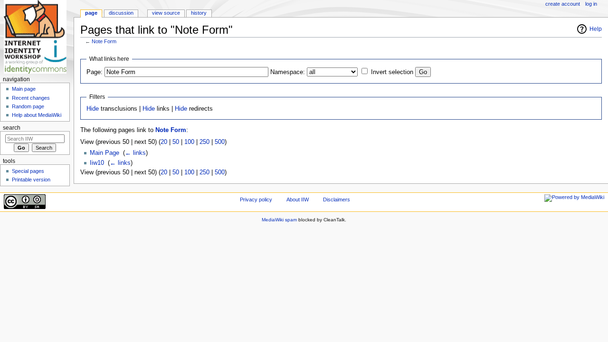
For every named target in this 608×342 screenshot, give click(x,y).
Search (11, 128)
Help (595, 29)
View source (166, 13)
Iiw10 (97, 163)
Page (91, 13)
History (199, 13)
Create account (562, 4)
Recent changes (31, 98)
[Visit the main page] (37, 37)
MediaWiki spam (279, 219)
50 (175, 142)
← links (135, 153)
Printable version (31, 179)
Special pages (28, 171)
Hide (92, 108)
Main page (24, 89)
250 (204, 142)
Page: (94, 72)
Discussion (121, 13)
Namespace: (287, 72)
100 (189, 142)
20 (164, 142)
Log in (591, 4)
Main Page (104, 153)
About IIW (297, 199)
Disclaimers (336, 199)
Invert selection (392, 72)
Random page (28, 106)
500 (220, 142)
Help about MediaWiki (36, 115)
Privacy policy (256, 199)
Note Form (104, 41)
